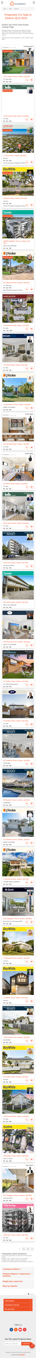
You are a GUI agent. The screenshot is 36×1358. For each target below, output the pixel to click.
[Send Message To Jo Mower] (32, 329)
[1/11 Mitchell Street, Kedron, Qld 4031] (18, 429)
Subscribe (26, 1343)
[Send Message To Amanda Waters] (32, 289)
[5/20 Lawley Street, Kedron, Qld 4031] (18, 508)
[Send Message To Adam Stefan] (32, 1159)
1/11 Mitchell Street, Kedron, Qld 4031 (16, 444)
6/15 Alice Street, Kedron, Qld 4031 (15, 484)
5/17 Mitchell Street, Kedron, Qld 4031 (16, 283)
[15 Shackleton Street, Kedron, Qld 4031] (18, 390)
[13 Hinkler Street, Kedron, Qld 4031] (18, 983)
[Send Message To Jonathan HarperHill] (32, 119)
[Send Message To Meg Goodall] (32, 724)
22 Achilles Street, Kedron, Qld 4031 (15, 681)
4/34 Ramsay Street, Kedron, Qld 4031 (16, 642)
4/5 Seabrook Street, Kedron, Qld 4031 (16, 760)
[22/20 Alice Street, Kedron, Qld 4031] (18, 548)
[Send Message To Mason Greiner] (32, 368)
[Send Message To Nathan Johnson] (32, 882)
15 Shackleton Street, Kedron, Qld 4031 (17, 404)
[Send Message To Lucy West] (32, 408)
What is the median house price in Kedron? (15, 1258)
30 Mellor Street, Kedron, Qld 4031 (15, 198)
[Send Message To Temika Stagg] (32, 447)
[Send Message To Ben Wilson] (32, 645)
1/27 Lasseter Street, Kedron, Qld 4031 (16, 76)
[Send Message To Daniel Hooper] (32, 566)
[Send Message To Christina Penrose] (32, 162)
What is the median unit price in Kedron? (15, 1260)
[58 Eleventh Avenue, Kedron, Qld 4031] (18, 785)
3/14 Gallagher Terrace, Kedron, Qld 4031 (17, 919)
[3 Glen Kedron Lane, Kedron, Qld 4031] (18, 1023)
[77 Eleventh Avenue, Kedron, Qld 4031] (18, 943)
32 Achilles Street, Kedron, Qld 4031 (15, 721)
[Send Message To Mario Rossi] (32, 1199)
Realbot (22, 1355)
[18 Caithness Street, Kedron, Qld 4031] (18, 825)
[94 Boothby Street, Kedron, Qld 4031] (18, 1141)
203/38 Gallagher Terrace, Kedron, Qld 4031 (16, 242)
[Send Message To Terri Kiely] (32, 1238)
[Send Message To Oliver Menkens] (32, 1120)
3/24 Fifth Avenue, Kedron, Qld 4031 (15, 602)
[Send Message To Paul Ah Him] (32, 205)
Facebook (11, 1329)
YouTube (20, 1329)
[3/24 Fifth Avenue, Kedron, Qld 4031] (18, 588)
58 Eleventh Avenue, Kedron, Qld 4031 (16, 800)
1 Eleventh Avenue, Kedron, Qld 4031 (16, 879)
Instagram (24, 1329)
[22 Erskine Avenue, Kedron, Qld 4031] (18, 1102)
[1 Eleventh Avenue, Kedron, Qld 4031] (18, 864)
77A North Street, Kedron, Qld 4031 (15, 365)
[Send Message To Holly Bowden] (32, 961)
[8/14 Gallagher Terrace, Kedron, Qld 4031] (18, 1181)
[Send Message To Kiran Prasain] (32, 685)
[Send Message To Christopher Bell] (32, 80)
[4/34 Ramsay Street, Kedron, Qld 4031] (18, 627)
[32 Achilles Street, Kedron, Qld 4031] (18, 706)
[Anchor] (29, 17)
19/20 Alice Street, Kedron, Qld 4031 (15, 1235)
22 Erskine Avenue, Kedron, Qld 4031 (16, 1116)
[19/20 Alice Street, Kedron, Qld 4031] (18, 1220)
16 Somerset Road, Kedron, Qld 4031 (16, 325)
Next (32, 1249)
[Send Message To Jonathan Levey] (32, 526)
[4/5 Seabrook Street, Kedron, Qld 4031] (18, 746)
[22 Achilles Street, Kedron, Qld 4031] (18, 667)
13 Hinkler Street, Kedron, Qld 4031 (15, 998)
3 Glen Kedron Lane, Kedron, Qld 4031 (16, 1037)
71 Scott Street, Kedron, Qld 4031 (14, 155)
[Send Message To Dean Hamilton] (32, 843)
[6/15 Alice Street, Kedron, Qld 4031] (18, 469)
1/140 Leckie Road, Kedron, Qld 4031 (16, 116)
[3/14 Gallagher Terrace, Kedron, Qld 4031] (18, 904)
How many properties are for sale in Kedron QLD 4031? (17, 1256)
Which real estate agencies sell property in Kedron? (18, 1261)
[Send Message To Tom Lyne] (32, 1001)
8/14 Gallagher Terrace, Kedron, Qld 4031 (17, 1195)
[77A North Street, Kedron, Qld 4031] (18, 350)
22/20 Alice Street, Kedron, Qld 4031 (15, 563)
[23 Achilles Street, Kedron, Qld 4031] (18, 1062)
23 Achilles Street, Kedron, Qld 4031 (15, 1077)
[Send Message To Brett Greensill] (32, 922)
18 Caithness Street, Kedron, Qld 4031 (16, 839)
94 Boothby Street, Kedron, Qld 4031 (16, 1156)
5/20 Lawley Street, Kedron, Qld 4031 (16, 523)
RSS (16, 1329)
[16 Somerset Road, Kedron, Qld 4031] (18, 311)
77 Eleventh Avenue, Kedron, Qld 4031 (16, 958)
